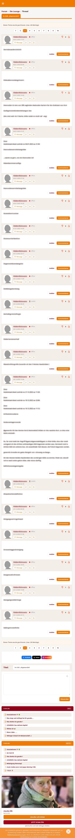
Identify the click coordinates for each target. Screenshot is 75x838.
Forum (4, 11)
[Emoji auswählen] (67, 676)
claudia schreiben (37, 817)
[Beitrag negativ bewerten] (62, 37)
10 (58, 31)
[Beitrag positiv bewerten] (68, 37)
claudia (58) (8, 811)
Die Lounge (15, 11)
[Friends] (29, 42)
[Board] (33, 42)
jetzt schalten (37, 822)
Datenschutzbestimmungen (16, 835)
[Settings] (26, 42)
